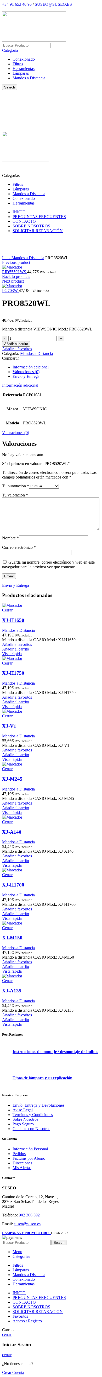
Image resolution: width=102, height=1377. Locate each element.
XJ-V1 (9, 726)
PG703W (10, 290)
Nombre (10, 538)
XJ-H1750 (13, 673)
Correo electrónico (19, 547)
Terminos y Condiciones (33, 1114)
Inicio (7, 258)
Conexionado (24, 59)
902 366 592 (29, 1215)
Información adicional (31, 367)
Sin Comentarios (47, 1058)
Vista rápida (12, 654)
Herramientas (24, 68)
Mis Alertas (22, 1167)
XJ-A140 (11, 832)
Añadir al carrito (16, 344)
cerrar (7, 1334)
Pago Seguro (23, 1124)
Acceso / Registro (27, 1321)
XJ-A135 (11, 990)
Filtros (18, 64)
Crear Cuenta (13, 1372)
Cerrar (7, 610)
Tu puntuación (15, 486)
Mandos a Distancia (29, 78)
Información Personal (30, 1149)
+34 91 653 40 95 (17, 4)
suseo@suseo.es (27, 1224)
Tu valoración (15, 495)
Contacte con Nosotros (31, 1128)
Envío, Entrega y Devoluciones (38, 1105)
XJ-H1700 (13, 885)
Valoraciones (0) (26, 371)
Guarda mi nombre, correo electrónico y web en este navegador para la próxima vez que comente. (48, 564)
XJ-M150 (12, 937)
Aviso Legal (23, 1110)
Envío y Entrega (26, 376)
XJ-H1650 (13, 620)
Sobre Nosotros (25, 1119)
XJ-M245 (12, 779)
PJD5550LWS (14, 272)
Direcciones (22, 1163)
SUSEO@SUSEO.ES (53, 4)
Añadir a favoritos (17, 349)
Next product (13, 281)
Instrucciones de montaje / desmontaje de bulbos (55, 1051)
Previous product (16, 262)
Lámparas (21, 73)
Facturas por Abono (29, 1158)
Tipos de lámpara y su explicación (42, 1078)
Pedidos (19, 1153)
